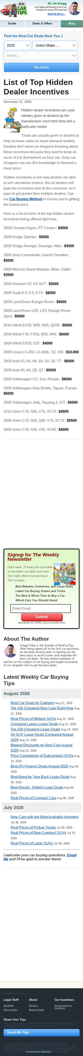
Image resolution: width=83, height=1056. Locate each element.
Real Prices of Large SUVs (32, 843)
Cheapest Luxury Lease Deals (34, 724)
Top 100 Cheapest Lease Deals (35, 729)
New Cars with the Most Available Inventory (45, 817)
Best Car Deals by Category (32, 703)
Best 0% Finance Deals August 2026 (39, 766)
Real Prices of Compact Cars (33, 798)
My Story (33, 1005)
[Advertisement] (41, 498)
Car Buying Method (26, 199)
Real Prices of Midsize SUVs (33, 719)
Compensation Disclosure (38, 1051)
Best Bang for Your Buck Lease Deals (40, 777)
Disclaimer (9, 1005)
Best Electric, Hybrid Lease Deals (37, 787)
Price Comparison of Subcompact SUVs (42, 756)
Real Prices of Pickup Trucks (33, 827)
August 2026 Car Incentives (63, 1006)
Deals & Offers (42, 23)
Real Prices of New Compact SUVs (38, 833)
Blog (72, 23)
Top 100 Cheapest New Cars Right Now (42, 708)
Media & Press (36, 1009)
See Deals (41, 67)
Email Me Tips (18, 1032)
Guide (12, 23)
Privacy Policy (10, 1009)
